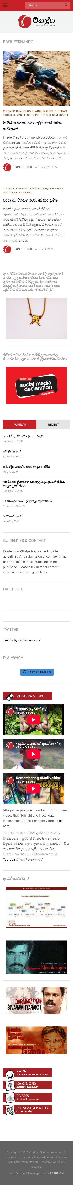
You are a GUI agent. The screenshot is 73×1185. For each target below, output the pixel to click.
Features (9, 192)
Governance (24, 192)
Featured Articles (44, 111)
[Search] (66, 5)
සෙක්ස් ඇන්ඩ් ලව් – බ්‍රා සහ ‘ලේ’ (23, 436)
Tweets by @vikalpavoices (21, 640)
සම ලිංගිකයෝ (12, 451)
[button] (36, 78)
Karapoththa (23, 167)
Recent (53, 424)
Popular (20, 424)
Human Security (23, 115)
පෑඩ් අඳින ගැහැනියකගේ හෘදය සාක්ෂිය (26, 467)
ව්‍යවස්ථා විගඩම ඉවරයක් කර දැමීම (30, 200)
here (39, 567)
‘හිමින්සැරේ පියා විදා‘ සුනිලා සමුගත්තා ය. (28, 501)
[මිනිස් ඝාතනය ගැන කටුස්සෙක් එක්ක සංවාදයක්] (36, 78)
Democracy (23, 111)
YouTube (9, 860)
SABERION (57, 1173)
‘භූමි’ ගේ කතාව (12, 516)
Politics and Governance (52, 115)
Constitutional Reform (31, 188)
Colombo (9, 111)
